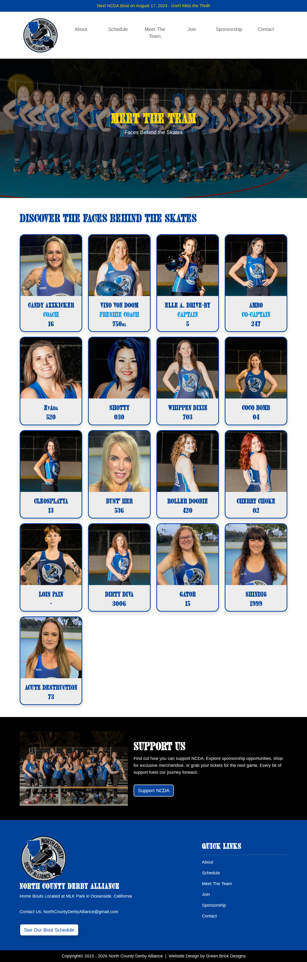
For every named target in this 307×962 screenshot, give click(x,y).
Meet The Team (155, 33)
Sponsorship (229, 29)
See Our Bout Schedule (49, 930)
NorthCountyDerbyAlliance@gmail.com (80, 911)
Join (192, 29)
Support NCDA (153, 790)
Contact (266, 29)
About (81, 29)
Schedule (118, 29)
